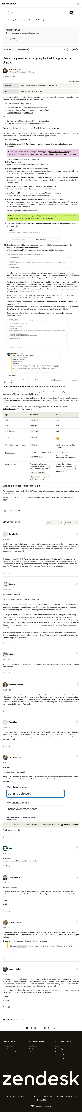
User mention (10, 453)
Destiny (12, 584)
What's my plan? (73, 81)
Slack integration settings (59, 152)
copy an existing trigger (31, 165)
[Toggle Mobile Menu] (78, 3)
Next (54, 1028)
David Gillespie (14, 877)
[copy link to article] (77, 49)
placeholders (27, 302)
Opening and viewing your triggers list (19, 497)
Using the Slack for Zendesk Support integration (25, 123)
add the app (48, 133)
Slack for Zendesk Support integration (28, 97)
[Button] (5, 510)
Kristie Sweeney (15, 69)
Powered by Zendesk (43, 1106)
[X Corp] (70, 49)
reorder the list (56, 380)
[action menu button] (77, 533)
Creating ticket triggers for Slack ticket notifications (27, 107)
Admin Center (14, 144)
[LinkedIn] (66, 49)
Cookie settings (47, 1096)
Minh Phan (13, 654)
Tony (11, 848)
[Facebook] (74, 49)
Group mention (10, 464)
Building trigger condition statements (23, 211)
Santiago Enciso (15, 757)
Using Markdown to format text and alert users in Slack (28, 110)
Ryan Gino (13, 722)
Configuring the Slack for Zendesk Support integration (28, 121)
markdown (28, 309)
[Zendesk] (41, 1078)
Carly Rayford (14, 534)
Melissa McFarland (16, 685)
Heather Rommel (10, 888)
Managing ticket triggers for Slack (20, 113)
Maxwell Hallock (15, 969)
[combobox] (54, 522)
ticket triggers (58, 97)
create (45, 186)
